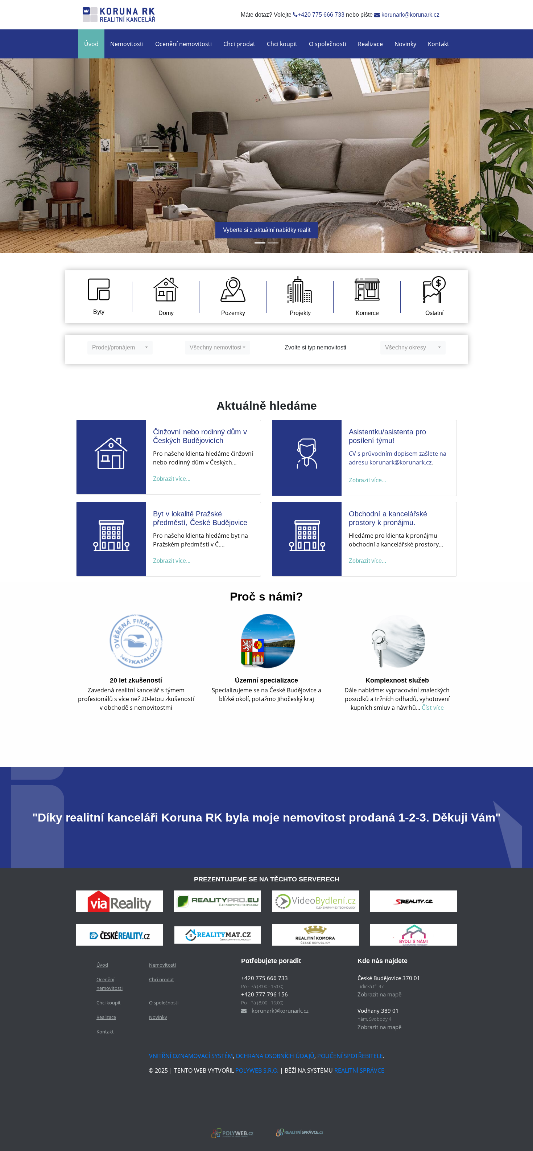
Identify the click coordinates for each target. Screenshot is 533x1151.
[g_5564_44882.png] (217, 935)
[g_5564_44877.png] (119, 901)
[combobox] (120, 348)
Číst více (433, 708)
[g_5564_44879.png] (315, 901)
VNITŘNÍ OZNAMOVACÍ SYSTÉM (191, 1056)
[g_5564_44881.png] (119, 935)
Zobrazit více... (171, 479)
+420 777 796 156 (264, 994)
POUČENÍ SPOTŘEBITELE (350, 1056)
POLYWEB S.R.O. (256, 1070)
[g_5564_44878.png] (217, 901)
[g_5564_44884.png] (315, 935)
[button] (40, 155)
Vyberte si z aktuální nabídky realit (266, 230)
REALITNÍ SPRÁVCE (359, 1070)
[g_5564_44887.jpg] (413, 935)
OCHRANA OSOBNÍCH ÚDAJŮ (275, 1056)
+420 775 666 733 (321, 15)
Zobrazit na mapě (379, 994)
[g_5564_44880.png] (413, 901)
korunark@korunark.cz (409, 15)
